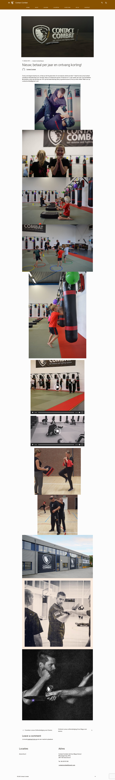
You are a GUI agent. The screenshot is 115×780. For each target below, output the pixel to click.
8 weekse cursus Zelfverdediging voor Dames (38, 730)
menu (9, 3)
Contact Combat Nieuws (38, 61)
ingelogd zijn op (32, 739)
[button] (57, 387)
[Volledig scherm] (82, 412)
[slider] (56, 412)
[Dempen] (79, 412)
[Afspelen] (33, 412)
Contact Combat (21, 3)
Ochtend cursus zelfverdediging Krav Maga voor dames (72, 730)
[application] (57, 387)
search (102, 3)
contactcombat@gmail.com (67, 765)
